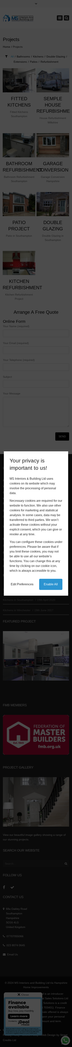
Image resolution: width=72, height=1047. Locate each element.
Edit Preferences (22, 584)
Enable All (51, 584)
